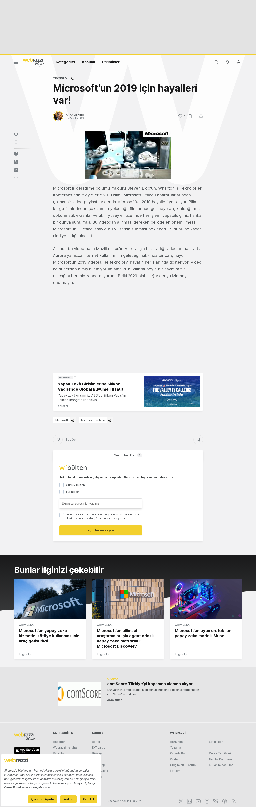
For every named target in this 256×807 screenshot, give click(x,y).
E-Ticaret (98, 747)
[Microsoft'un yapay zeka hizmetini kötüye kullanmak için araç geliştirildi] (50, 599)
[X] (180, 800)
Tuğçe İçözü (27, 654)
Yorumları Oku (127, 455)
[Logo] (33, 62)
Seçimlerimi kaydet (100, 530)
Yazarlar (175, 747)
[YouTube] (197, 800)
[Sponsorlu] (172, 391)
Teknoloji (61, 78)
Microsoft (61, 420)
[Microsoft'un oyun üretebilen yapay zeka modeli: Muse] (206, 599)
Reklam (175, 759)
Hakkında (176, 741)
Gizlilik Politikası (220, 759)
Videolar (59, 753)
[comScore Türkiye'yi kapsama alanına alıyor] (79, 694)
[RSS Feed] (233, 800)
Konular (88, 62)
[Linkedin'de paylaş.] (16, 170)
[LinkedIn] (189, 800)
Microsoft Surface (93, 420)
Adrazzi (63, 406)
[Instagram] (206, 800)
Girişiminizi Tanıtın (183, 765)
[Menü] (16, 63)
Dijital (96, 741)
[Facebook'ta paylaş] (16, 154)
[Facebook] (224, 800)
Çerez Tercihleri (220, 753)
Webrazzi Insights (65, 747)
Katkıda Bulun (179, 753)
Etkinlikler (111, 62)
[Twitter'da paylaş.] (16, 162)
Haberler (59, 741)
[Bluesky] (215, 800)
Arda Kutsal (115, 700)
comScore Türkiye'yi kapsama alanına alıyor (150, 683)
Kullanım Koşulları (221, 765)
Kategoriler (65, 62)
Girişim (97, 753)
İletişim (175, 770)
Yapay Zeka (26, 624)
